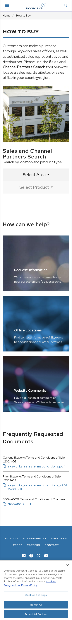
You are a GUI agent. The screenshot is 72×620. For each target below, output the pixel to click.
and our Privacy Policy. (24, 585)
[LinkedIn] (24, 555)
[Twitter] (38, 555)
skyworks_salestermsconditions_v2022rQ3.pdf (35, 487)
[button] (65, 5)
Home (7, 15)
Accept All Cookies (36, 614)
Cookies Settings (36, 595)
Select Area (34, 174)
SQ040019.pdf (17, 504)
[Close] (68, 565)
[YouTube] (46, 555)
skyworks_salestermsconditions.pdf (34, 466)
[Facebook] (31, 555)
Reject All (36, 604)
